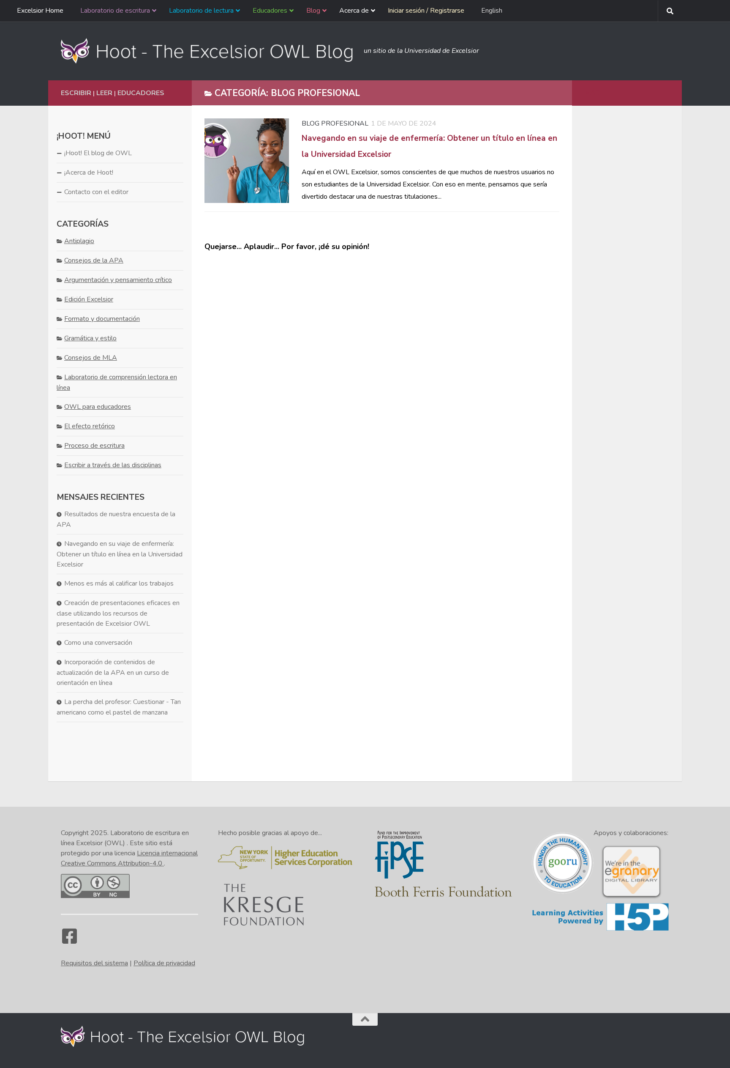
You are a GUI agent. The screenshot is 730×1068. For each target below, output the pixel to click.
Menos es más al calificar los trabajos (119, 583)
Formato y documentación (102, 318)
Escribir (76, 93)
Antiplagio (79, 241)
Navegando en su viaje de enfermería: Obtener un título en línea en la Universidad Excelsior (119, 554)
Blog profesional (335, 123)
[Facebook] (69, 940)
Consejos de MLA (90, 357)
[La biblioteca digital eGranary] (631, 897)
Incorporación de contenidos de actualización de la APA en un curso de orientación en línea (113, 672)
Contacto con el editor (96, 192)
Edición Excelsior (88, 299)
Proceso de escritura (94, 445)
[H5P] (600, 929)
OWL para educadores (97, 406)
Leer (104, 93)
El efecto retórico (89, 426)
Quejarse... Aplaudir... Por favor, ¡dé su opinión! (286, 246)
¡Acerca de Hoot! (88, 172)
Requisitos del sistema (94, 963)
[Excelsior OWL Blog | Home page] (208, 50)
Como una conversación (98, 642)
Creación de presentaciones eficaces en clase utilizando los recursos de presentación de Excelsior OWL (118, 613)
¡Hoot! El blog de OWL (98, 153)
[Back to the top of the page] (365, 1019)
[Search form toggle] (670, 11)
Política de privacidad (164, 963)
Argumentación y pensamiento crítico (118, 280)
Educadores (140, 93)
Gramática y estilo (90, 338)
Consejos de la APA (93, 260)
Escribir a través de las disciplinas (112, 465)
